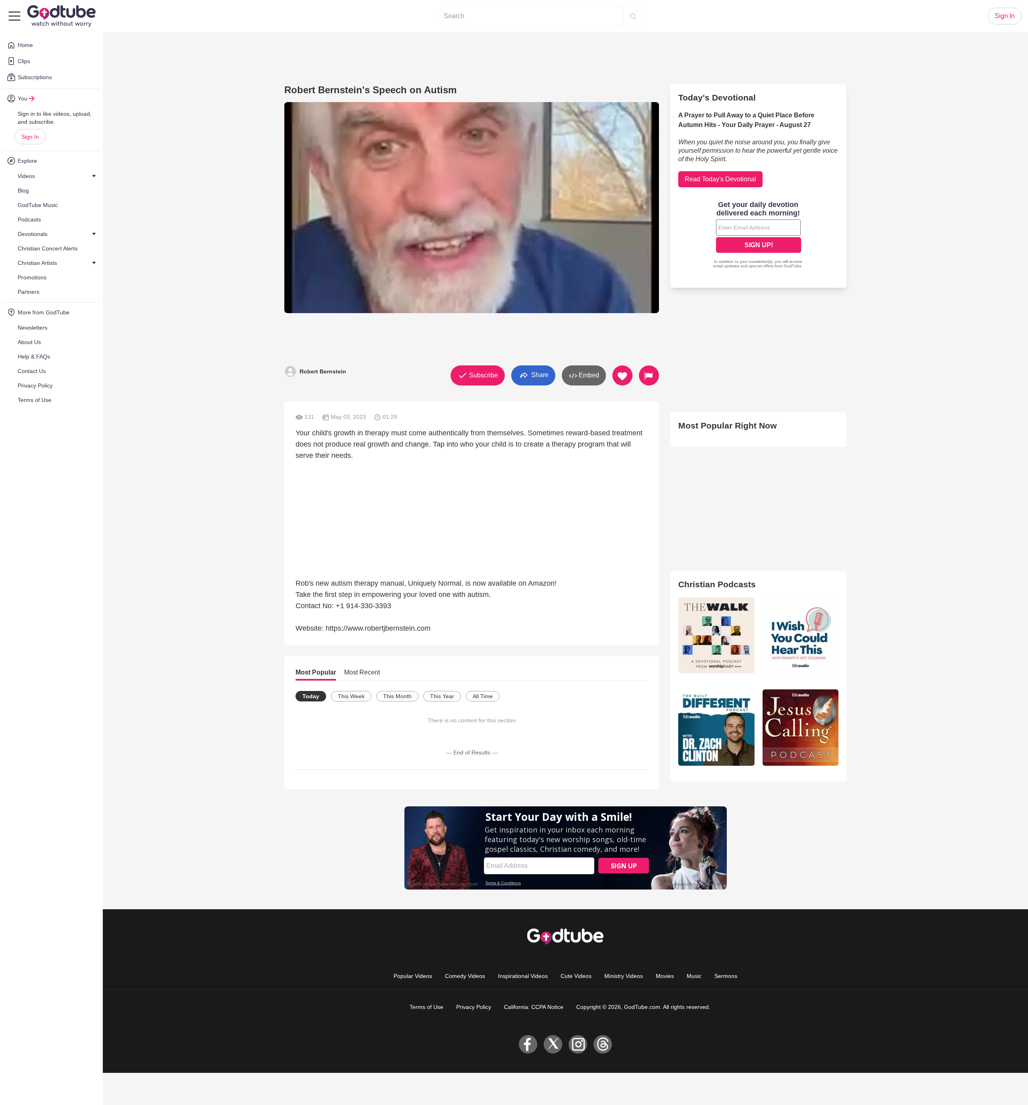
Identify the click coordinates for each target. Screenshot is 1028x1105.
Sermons (725, 976)
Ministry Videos (623, 976)
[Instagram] (578, 1044)
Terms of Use (426, 1007)
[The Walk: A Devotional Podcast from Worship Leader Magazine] (716, 635)
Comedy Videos (465, 976)
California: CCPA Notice (533, 1007)
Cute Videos (576, 976)
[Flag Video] (649, 375)
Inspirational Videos (523, 976)
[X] (553, 1044)
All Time (483, 696)
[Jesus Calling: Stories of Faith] (800, 727)
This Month (397, 696)
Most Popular (316, 672)
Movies (665, 976)
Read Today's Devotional (720, 179)
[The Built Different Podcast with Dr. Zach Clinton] (716, 727)
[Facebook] (528, 1044)
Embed (588, 375)
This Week (351, 696)
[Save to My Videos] (622, 375)
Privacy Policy (473, 1007)
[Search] (633, 16)
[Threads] (603, 1044)
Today (310, 696)
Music (694, 976)
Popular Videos (413, 976)
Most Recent (362, 672)
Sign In (30, 136)
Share (539, 374)
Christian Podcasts (717, 584)
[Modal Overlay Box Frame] (758, 235)
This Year (442, 696)
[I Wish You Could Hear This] (800, 635)
